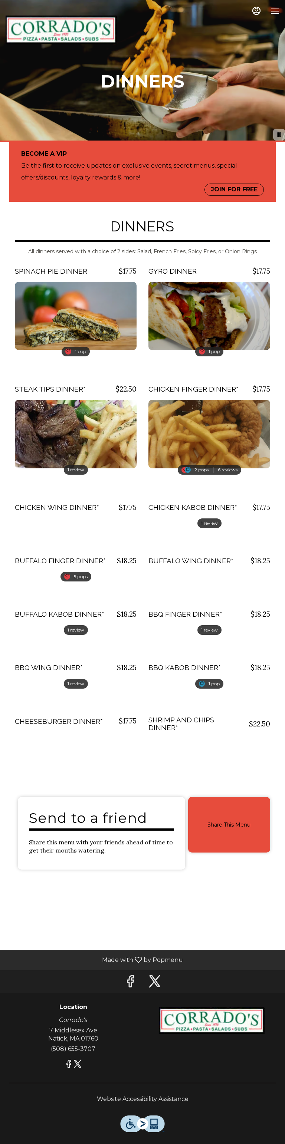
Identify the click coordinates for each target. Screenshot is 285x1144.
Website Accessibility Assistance (143, 1098)
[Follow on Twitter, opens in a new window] (154, 983)
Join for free (234, 189)
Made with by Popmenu (94, 960)
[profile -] (256, 10)
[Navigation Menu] (275, 11)
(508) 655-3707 (73, 1048)
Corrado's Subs (212, 1020)
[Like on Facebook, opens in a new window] (130, 983)
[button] (76, 305)
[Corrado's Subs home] (61, 29)
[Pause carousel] (279, 135)
